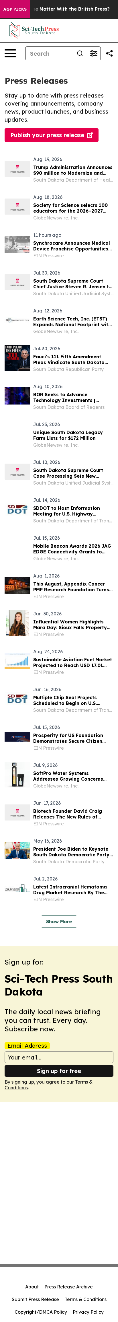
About (32, 1287)
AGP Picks (15, 9)
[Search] (80, 53)
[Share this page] (109, 53)
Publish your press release (47, 135)
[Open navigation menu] (10, 53)
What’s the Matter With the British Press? (61, 9)
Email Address (27, 1045)
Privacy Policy (88, 1312)
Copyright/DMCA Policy (41, 1312)
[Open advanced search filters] (94, 53)
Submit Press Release (35, 1299)
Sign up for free (59, 1070)
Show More (59, 921)
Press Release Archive (68, 1287)
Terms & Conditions (86, 1299)
